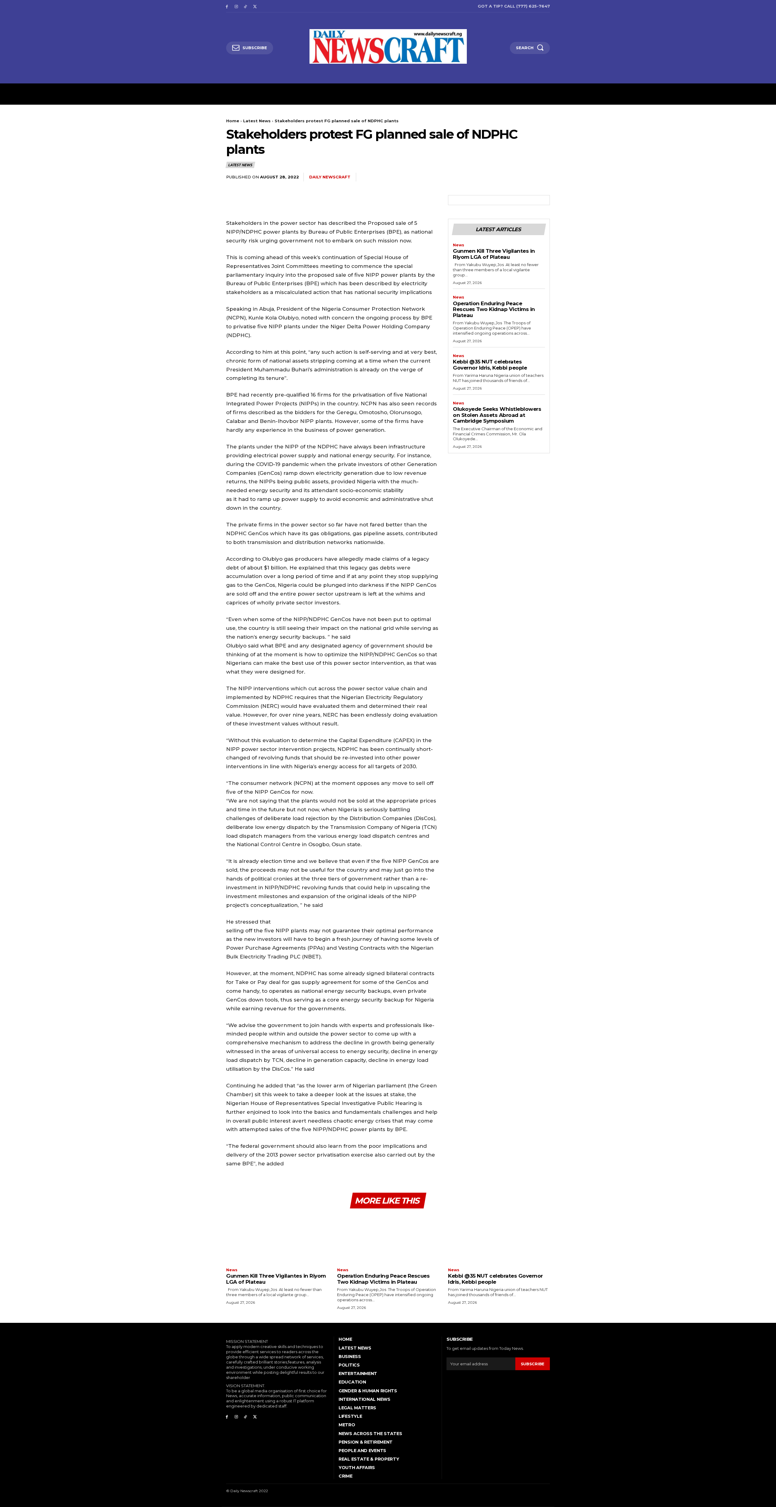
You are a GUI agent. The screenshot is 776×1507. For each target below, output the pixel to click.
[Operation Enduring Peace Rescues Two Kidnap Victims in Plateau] (388, 1239)
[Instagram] (236, 6)
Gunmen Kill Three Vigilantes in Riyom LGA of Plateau (494, 254)
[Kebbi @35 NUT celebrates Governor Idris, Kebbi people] (499, 1239)
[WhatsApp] (529, 177)
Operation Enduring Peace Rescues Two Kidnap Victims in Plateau (494, 309)
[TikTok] (245, 6)
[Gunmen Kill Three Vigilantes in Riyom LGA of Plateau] (277, 1239)
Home (232, 120)
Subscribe (532, 1363)
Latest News (257, 120)
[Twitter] (255, 6)
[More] (543, 177)
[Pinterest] (515, 177)
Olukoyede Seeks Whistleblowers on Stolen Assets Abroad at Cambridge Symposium (497, 415)
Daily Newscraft (329, 176)
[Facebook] (227, 6)
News (458, 245)
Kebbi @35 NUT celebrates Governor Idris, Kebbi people (490, 365)
